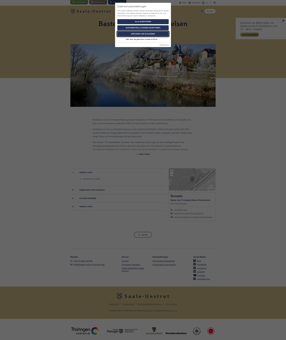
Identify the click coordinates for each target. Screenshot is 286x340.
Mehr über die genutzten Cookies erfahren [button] (142, 39)
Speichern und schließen (143, 34)
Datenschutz (164, 45)
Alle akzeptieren (143, 22)
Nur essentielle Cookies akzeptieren (143, 28)
